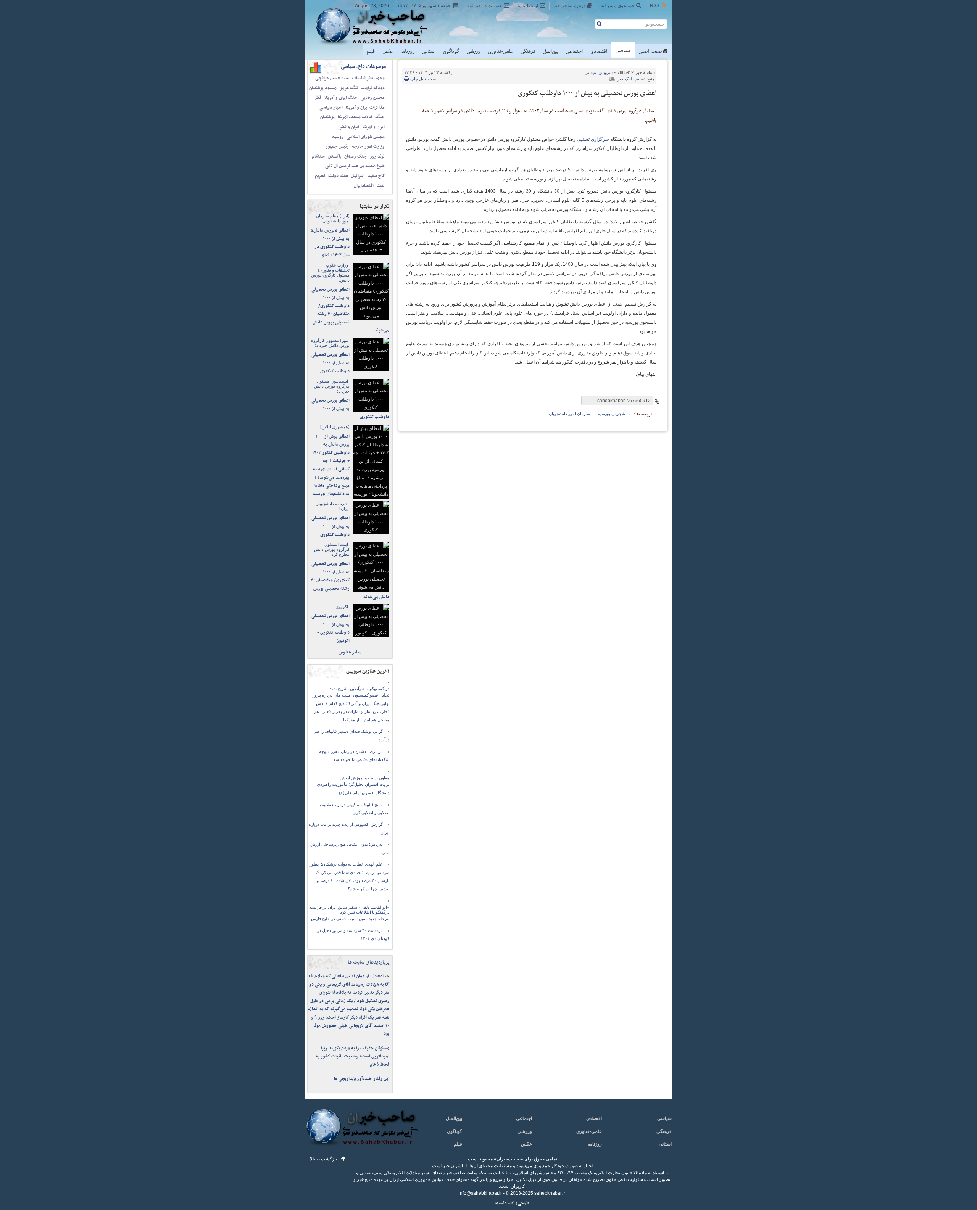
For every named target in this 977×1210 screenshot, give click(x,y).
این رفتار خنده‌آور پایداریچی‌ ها (361, 1079)
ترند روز (377, 156)
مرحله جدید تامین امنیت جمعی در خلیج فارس (350, 918)
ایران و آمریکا (373, 127)
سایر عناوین (350, 652)
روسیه (337, 137)
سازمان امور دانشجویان (569, 413)
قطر (317, 97)
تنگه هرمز (349, 88)
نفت (381, 186)
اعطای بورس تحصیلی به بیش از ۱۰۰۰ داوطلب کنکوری (330, 363)
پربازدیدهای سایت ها (368, 962)
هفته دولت (338, 176)
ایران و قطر (349, 127)
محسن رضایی (373, 97)
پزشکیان (327, 117)
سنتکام (318, 156)
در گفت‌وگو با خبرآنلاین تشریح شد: (359, 688)
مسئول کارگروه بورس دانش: (330, 272)
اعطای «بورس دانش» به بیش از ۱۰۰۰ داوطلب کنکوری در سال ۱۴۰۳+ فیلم (330, 243)
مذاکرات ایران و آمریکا (365, 107)
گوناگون (451, 51)
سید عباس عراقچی (332, 78)
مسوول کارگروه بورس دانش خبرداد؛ (330, 343)
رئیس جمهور (337, 146)
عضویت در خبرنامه (484, 5)
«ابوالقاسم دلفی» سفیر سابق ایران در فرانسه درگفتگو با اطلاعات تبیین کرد (349, 909)
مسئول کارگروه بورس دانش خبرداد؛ (332, 386)
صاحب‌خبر (377, 26)
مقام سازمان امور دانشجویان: (333, 218)
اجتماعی (574, 51)
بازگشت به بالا (323, 1159)
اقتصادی (598, 51)
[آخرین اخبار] (361, 1131)
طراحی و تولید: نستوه (512, 1203)
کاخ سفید (376, 176)
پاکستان (334, 156)
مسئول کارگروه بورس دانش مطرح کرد (332, 549)
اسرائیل (357, 176)
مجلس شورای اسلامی (366, 137)
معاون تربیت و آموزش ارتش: (364, 778)
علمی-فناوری (500, 51)
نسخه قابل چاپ (423, 79)
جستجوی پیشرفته (618, 5)
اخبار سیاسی (331, 107)
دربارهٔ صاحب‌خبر (569, 5)
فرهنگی (528, 51)
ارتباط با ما (528, 5)
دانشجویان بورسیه (614, 413)
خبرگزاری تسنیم (593, 139)
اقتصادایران (364, 186)
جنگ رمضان (355, 156)
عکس (387, 51)
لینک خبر (624, 79)
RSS (654, 5)
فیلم (371, 51)
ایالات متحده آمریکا (355, 117)
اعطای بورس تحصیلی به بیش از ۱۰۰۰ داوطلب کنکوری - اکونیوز (330, 628)
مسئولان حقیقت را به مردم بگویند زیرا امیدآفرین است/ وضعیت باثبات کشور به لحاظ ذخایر (352, 1056)
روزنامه (407, 51)
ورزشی (473, 51)
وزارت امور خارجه (368, 146)
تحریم (320, 176)
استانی (428, 51)
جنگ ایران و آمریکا (341, 97)
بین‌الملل (550, 51)
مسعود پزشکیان (323, 88)
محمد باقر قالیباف (368, 78)
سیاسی (623, 51)
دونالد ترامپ (373, 88)
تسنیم (640, 79)
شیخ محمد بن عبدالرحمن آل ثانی (355, 166)
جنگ (380, 117)
